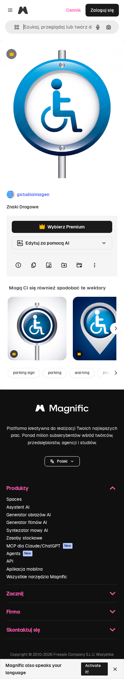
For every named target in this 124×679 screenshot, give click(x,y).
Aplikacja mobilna (24, 569)
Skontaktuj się (23, 629)
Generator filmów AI (26, 522)
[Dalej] (115, 328)
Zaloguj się (102, 10)
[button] (62, 461)
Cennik (73, 10)
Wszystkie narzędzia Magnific (36, 577)
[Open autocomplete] (14, 27)
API (9, 561)
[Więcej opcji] (94, 265)
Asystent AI (18, 507)
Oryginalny (44, 54)
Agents (18, 553)
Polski (62, 461)
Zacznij (15, 593)
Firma (13, 611)
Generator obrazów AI (28, 515)
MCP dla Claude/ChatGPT (38, 546)
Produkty (17, 488)
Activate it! (93, 668)
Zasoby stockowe (24, 538)
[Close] (115, 669)
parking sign (24, 372)
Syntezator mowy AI (27, 530)
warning (82, 372)
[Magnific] (62, 410)
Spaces (14, 499)
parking (54, 372)
